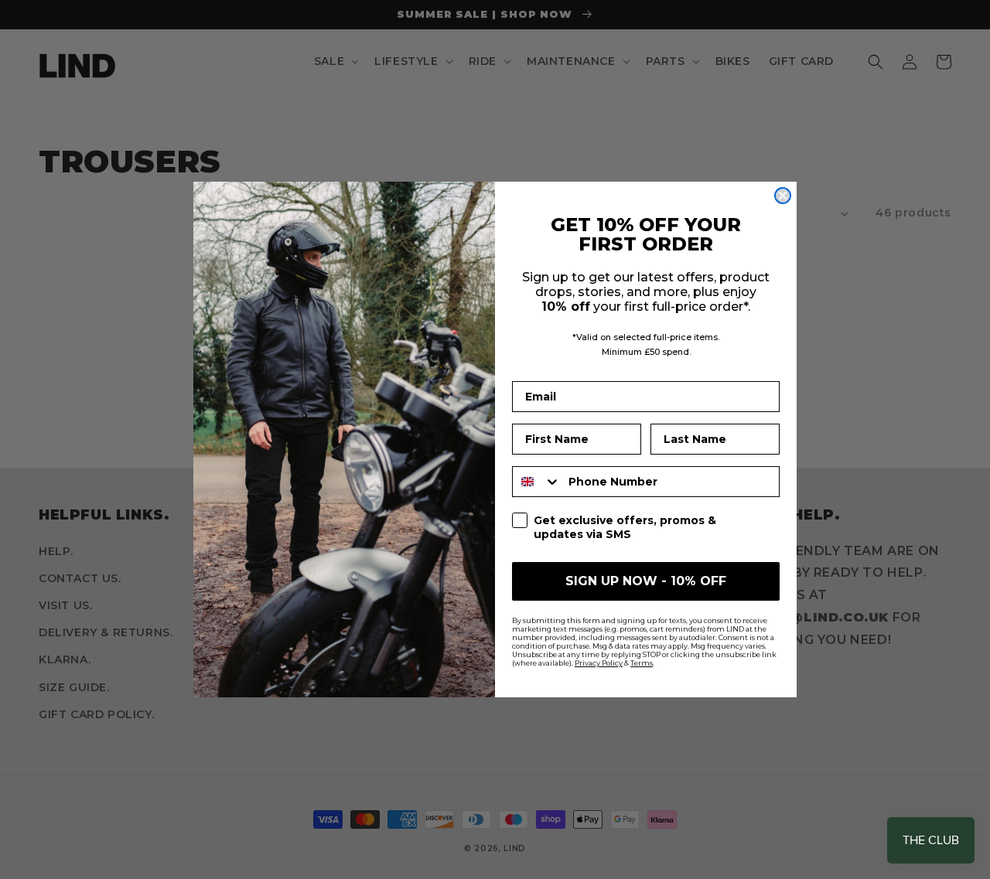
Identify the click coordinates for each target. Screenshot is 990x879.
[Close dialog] (782, 195)
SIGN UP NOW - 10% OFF (645, 581)
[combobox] (537, 481)
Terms (641, 663)
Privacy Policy (599, 663)
